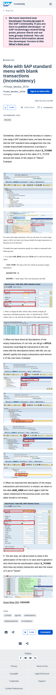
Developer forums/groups (25, 21)
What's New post (19, 44)
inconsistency (27, 621)
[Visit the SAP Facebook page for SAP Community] (21, 658)
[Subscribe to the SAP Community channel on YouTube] (30, 658)
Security (7, 120)
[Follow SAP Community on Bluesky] (25, 658)
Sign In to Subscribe (39, 91)
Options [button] (28, 96)
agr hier (18, 615)
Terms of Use (42, 666)
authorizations (29, 615)
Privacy (14, 666)
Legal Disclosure (42, 674)
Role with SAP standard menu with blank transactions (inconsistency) (27, 73)
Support (42, 681)
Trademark (14, 681)
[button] (5, 107)
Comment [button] (45, 632)
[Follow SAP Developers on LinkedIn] (35, 658)
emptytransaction (11, 621)
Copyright (14, 674)
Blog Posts (9, 11)
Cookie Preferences (14, 688)
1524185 (7, 615)
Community (19, 4)
